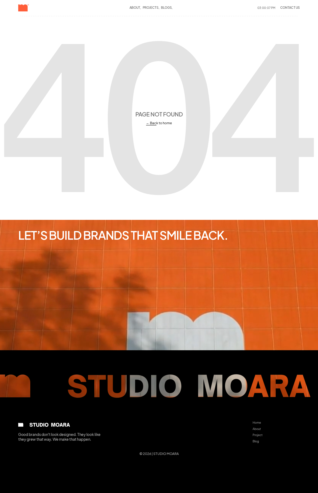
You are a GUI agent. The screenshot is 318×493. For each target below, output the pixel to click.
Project (258, 435)
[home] (29, 7)
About (257, 429)
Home (257, 422)
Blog (256, 441)
